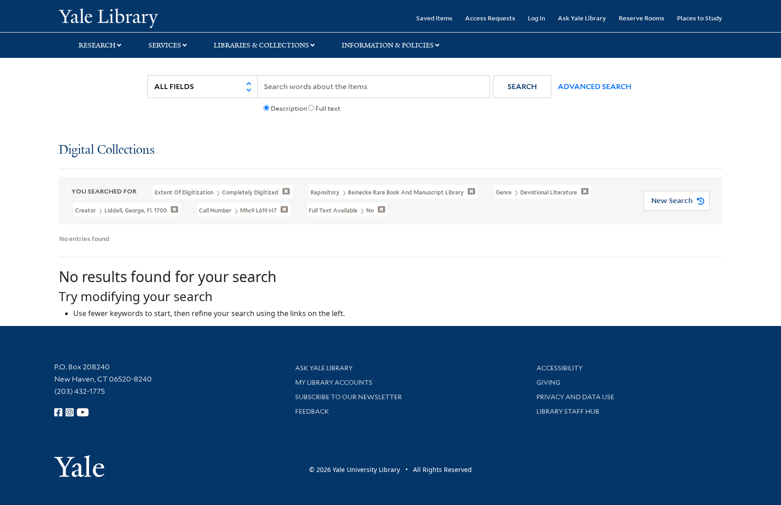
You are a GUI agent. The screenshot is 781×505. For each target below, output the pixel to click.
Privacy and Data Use (575, 397)
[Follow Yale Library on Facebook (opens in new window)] (58, 412)
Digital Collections (107, 150)
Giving (548, 382)
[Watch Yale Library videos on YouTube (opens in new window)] (83, 412)
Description (289, 108)
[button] (522, 86)
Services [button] (164, 45)
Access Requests (490, 18)
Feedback (312, 411)
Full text (327, 108)
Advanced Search (594, 86)
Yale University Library (108, 17)
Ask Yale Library (582, 18)
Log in (536, 18)
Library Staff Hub (567, 411)
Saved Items (434, 18)
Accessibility (559, 368)
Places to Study (699, 18)
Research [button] (97, 45)
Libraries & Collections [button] (261, 45)
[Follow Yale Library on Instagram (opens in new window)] (70, 412)
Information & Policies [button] (388, 45)
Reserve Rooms (641, 18)
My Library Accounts (333, 382)
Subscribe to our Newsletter (348, 397)
